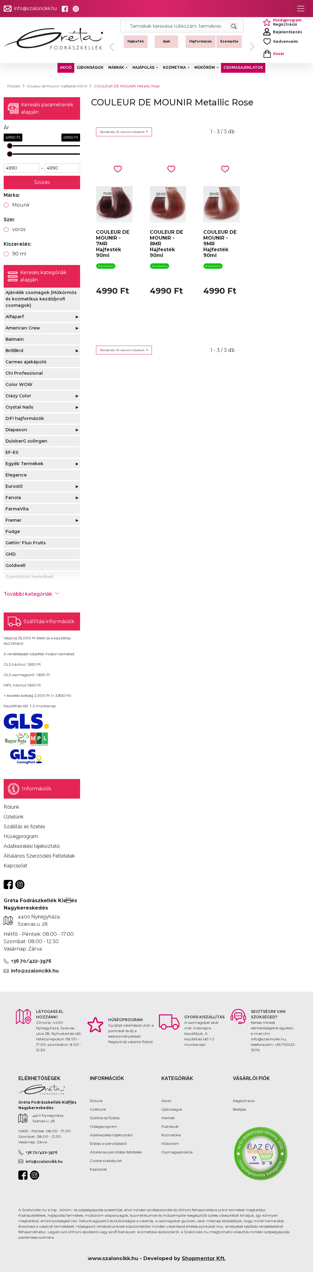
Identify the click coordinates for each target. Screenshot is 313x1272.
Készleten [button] (106, 266)
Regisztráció (244, 1100)
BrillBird (14, 350)
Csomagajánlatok (177, 1152)
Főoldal (13, 86)
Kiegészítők (200, 41)
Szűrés (42, 182)
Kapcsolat (98, 1169)
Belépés (239, 1109)
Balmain (15, 339)
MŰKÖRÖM (204, 67)
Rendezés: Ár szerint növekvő (122, 132)
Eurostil (14, 486)
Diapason (16, 429)
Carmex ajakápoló (26, 362)
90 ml (19, 254)
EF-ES (12, 452)
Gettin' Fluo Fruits (26, 543)
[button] (111, 46)
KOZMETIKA (174, 67)
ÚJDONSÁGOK (90, 67)
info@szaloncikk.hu (35, 8)
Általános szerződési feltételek (116, 1152)
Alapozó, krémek (167, 44)
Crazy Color (18, 396)
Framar (13, 520)
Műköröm (170, 1143)
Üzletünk (98, 1109)
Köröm (136, 41)
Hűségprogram (103, 1126)
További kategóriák (28, 594)
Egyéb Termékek (24, 463)
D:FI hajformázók (25, 418)
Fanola (13, 497)
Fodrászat (170, 1126)
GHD (11, 554)
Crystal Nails (19, 407)
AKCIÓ (66, 67)
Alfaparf (15, 316)
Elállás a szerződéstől (108, 1143)
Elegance (16, 475)
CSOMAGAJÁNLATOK (243, 67)
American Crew (23, 328)
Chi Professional (24, 373)
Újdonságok (171, 1109)
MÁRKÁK (116, 67)
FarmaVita (17, 509)
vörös (18, 229)
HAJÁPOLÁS (143, 67)
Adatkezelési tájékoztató (111, 1135)
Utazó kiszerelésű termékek (230, 46)
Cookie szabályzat (106, 1160)
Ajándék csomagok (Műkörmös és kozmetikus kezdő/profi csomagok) (41, 299)
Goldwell (15, 565)
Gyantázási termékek (29, 576)
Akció (166, 1100)
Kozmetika (171, 1135)
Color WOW (19, 384)
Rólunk (96, 1100)
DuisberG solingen (26, 441)
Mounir (21, 205)
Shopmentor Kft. (204, 1258)
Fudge (13, 531)
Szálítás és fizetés (105, 1118)
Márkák (168, 1118)
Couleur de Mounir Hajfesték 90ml (57, 86)
